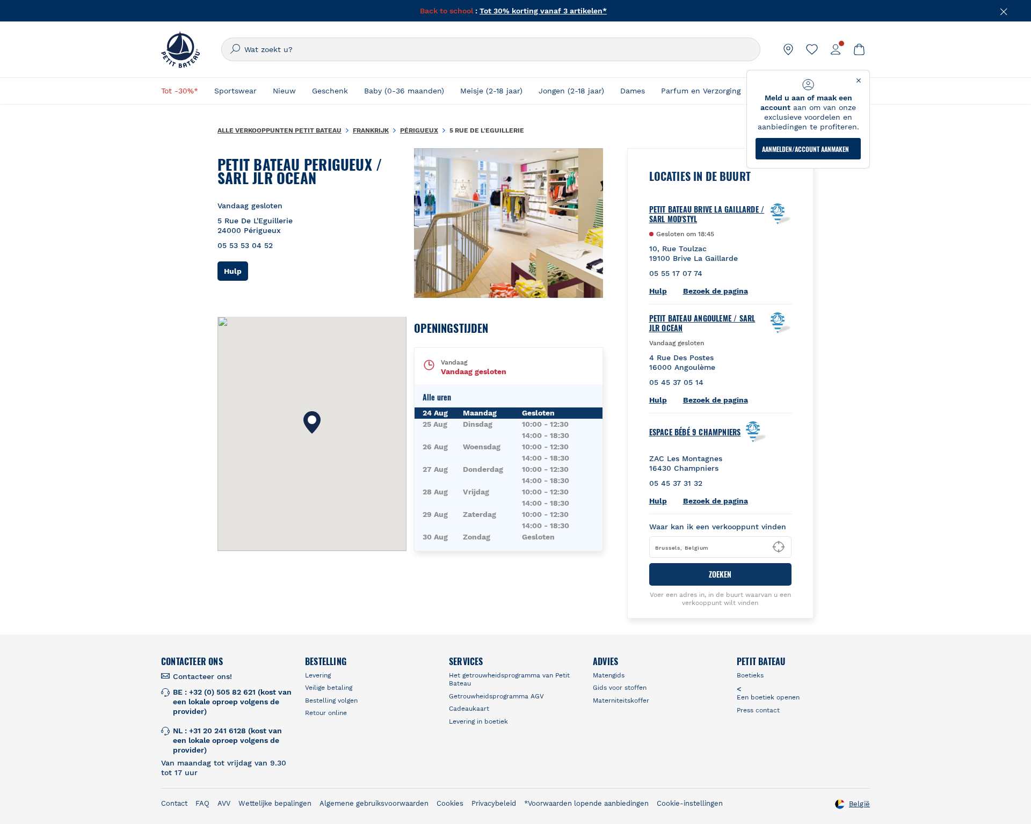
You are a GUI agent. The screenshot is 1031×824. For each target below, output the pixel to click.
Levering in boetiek (478, 721)
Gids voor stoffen (620, 687)
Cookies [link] (450, 803)
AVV (223, 803)
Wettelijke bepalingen (274, 803)
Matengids (609, 675)
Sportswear (235, 90)
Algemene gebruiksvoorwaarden (374, 803)
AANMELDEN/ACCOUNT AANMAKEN (805, 149)
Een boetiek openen (768, 697)
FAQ (202, 803)
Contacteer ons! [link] (202, 676)
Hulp (236, 270)
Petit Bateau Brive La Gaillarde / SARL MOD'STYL (707, 214)
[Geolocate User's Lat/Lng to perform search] (778, 547)
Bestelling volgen (331, 700)
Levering (318, 675)
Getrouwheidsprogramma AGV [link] (496, 696)
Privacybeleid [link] (493, 803)
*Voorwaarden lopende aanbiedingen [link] (586, 803)
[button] (312, 422)
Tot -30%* (179, 90)
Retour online (326, 713)
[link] (788, 49)
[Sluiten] (1004, 10)
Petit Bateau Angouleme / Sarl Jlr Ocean (702, 323)
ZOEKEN (720, 574)
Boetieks (750, 675)
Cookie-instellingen (690, 803)
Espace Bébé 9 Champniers (695, 432)
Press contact (758, 710)
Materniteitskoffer (621, 700)
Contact (174, 803)
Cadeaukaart (469, 708)
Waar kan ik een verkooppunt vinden (717, 526)
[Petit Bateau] (180, 49)
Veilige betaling (328, 687)
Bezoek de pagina (715, 291)
